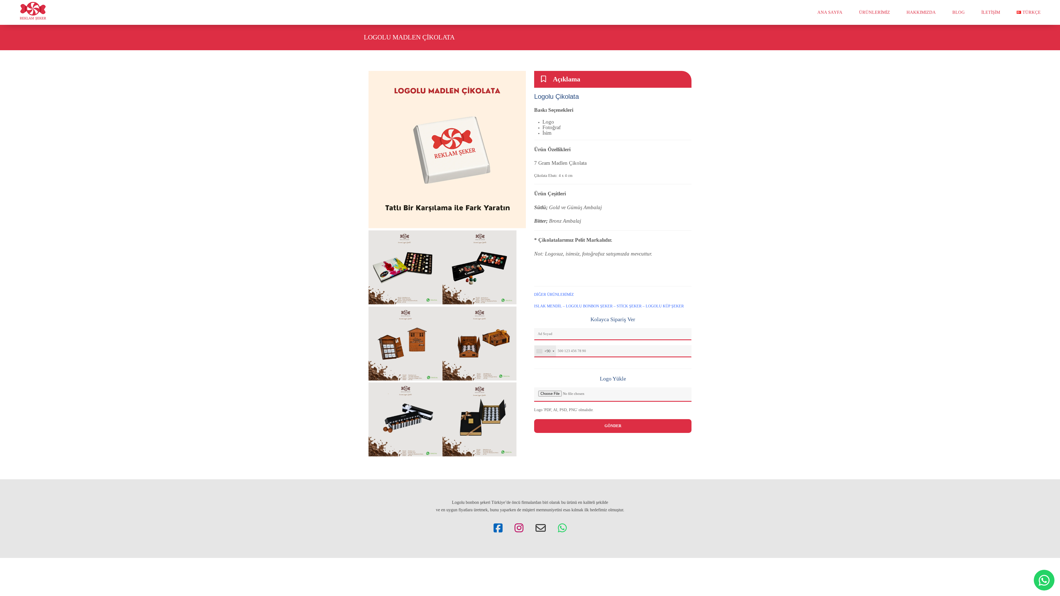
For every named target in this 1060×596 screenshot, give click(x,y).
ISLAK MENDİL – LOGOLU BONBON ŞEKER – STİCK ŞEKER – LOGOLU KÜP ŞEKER (609, 306)
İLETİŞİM (990, 12)
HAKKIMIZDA (921, 12)
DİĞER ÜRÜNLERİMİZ (554, 294)
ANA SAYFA (829, 12)
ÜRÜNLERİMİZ (874, 12)
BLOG (958, 12)
